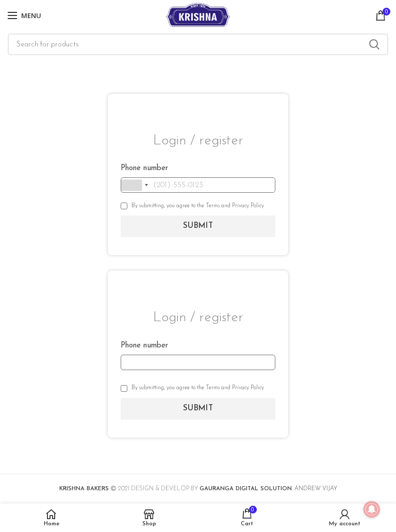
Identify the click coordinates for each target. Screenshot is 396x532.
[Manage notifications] (372, 509)
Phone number (144, 168)
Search (374, 44)
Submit (198, 226)
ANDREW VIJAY (315, 489)
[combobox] (136, 185)
